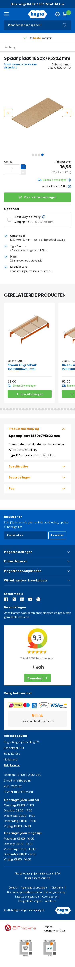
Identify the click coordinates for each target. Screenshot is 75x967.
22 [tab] (58, 409)
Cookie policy (49, 896)
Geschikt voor (18, 267)
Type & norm (18, 246)
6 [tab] (7, 409)
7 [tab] (10, 409)
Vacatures (50, 901)
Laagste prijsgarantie (27, 896)
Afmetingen (18, 235)
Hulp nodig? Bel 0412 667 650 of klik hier (37, 4)
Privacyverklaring (55, 892)
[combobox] (37, 25)
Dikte (13, 256)
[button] (8, 113)
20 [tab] (52, 409)
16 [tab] (39, 409)
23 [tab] (62, 409)
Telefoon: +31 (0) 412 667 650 (22, 775)
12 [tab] (26, 409)
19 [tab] (49, 409)
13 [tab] (30, 409)
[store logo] (37, 14)
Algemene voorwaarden (34, 887)
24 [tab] (65, 409)
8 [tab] (14, 409)
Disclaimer (58, 887)
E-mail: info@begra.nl (17, 780)
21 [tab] (55, 409)
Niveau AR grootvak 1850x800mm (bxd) (22, 367)
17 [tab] (42, 409)
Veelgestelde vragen (29, 901)
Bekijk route (12, 765)
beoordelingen (20, 477)
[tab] (37, 238)
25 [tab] (68, 409)
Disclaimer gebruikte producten (25, 892)
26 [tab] (71, 409)
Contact (13, 887)
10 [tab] (20, 409)
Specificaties (18, 466)
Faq (11, 488)
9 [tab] (17, 409)
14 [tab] (33, 409)
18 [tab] (46, 409)
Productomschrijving (24, 429)
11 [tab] (23, 409)
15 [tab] (36, 409)
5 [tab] (4, 409)
